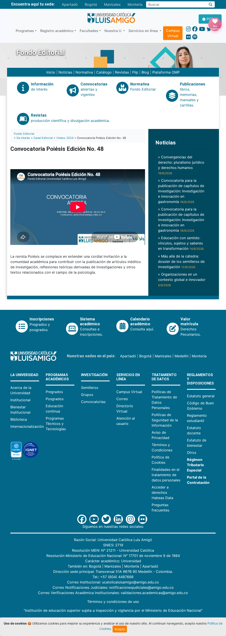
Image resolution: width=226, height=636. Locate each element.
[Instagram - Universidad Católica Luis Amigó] (188, 29)
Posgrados (55, 399)
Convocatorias (93, 401)
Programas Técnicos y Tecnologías (56, 423)
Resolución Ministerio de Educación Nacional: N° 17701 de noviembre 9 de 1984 (113, 555)
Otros (191, 452)
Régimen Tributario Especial (195, 464)
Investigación (94, 375)
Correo (122, 399)
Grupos (87, 394)
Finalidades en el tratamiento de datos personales (166, 474)
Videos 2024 (64, 138)
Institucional (20, 400)
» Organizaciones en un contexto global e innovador (181, 279)
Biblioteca (18, 419)
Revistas (122, 72)
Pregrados (54, 392)
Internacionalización (27, 426)
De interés (23, 138)
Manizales (112, 4)
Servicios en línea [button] (143, 30)
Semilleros (89, 387)
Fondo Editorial (24, 133)
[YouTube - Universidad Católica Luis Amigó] (202, 29)
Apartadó (70, 4)
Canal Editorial (43, 138)
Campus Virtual (173, 33)
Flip (135, 72)
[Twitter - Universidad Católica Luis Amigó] (209, 29)
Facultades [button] (89, 30)
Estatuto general (201, 396)
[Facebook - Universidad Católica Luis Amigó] (195, 29)
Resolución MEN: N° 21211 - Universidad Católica (113, 550)
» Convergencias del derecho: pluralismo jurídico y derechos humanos (181, 165)
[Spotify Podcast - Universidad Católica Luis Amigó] (194, 37)
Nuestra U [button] (113, 30)
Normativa (84, 72)
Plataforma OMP (166, 72)
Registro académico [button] (56, 30)
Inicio (50, 72)
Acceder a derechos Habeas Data (162, 492)
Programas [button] (25, 30)
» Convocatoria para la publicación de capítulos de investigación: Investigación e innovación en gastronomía (181, 191)
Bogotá (91, 4)
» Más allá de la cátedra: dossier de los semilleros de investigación (181, 261)
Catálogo (104, 72)
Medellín (181, 356)
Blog (145, 72)
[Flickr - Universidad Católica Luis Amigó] (188, 37)
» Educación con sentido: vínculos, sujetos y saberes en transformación (181, 243)
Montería (135, 4)
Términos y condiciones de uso (113, 601)
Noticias (65, 72)
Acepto (120, 629)
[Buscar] (210, 4)
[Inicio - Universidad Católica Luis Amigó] (111, 18)
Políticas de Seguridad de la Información (165, 420)
